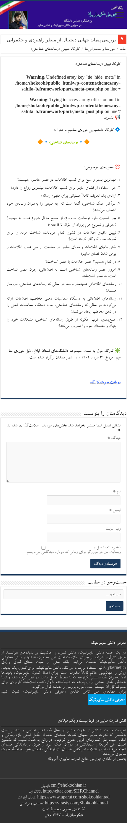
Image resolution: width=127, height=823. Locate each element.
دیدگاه (114, 438)
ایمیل (115, 510)
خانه (123, 49)
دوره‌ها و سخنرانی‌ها (100, 49)
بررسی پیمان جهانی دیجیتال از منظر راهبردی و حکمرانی (61, 39)
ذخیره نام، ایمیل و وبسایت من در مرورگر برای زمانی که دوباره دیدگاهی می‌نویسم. (73, 550)
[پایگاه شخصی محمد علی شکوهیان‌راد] (63, 15)
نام (117, 491)
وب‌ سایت (113, 529)
